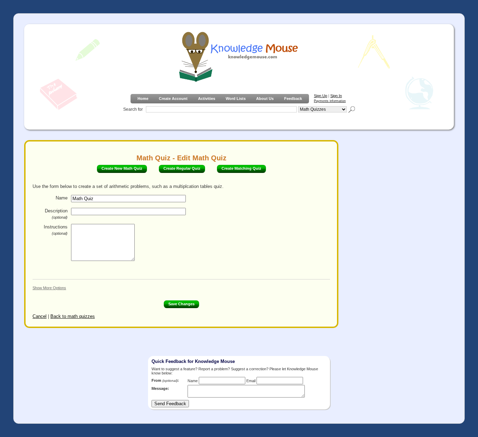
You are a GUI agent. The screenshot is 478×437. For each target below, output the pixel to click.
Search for (133, 109)
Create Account (173, 98)
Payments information (330, 101)
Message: (160, 388)
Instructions (56, 229)
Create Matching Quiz (241, 168)
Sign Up (320, 96)
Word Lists (236, 98)
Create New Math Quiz (121, 168)
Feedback (293, 98)
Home (143, 98)
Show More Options (49, 288)
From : (165, 380)
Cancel (40, 316)
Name (62, 198)
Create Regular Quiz (182, 168)
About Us (265, 98)
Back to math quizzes (72, 316)
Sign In (336, 96)
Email (250, 381)
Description (56, 213)
